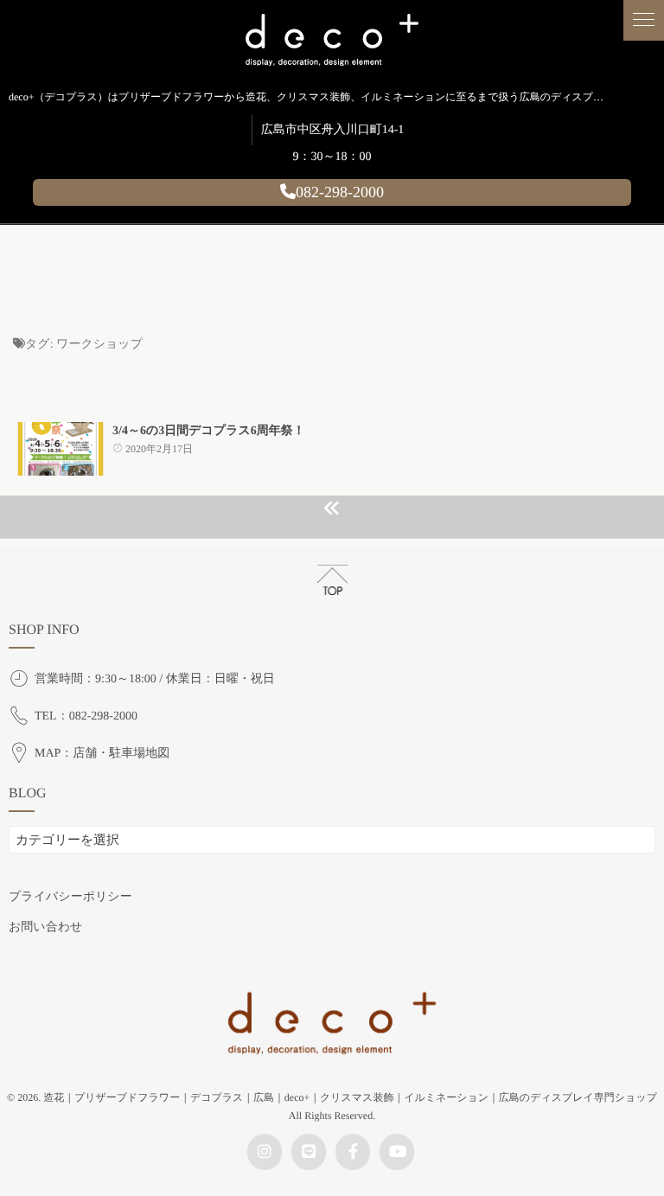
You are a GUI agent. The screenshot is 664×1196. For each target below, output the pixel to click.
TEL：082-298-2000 (86, 716)
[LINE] (308, 1152)
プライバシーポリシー (70, 897)
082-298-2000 (340, 192)
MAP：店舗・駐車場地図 (102, 753)
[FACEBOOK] (352, 1152)
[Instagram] (264, 1152)
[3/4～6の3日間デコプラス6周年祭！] (60, 449)
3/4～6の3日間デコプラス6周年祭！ (208, 431)
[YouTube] (397, 1152)
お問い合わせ (45, 927)
